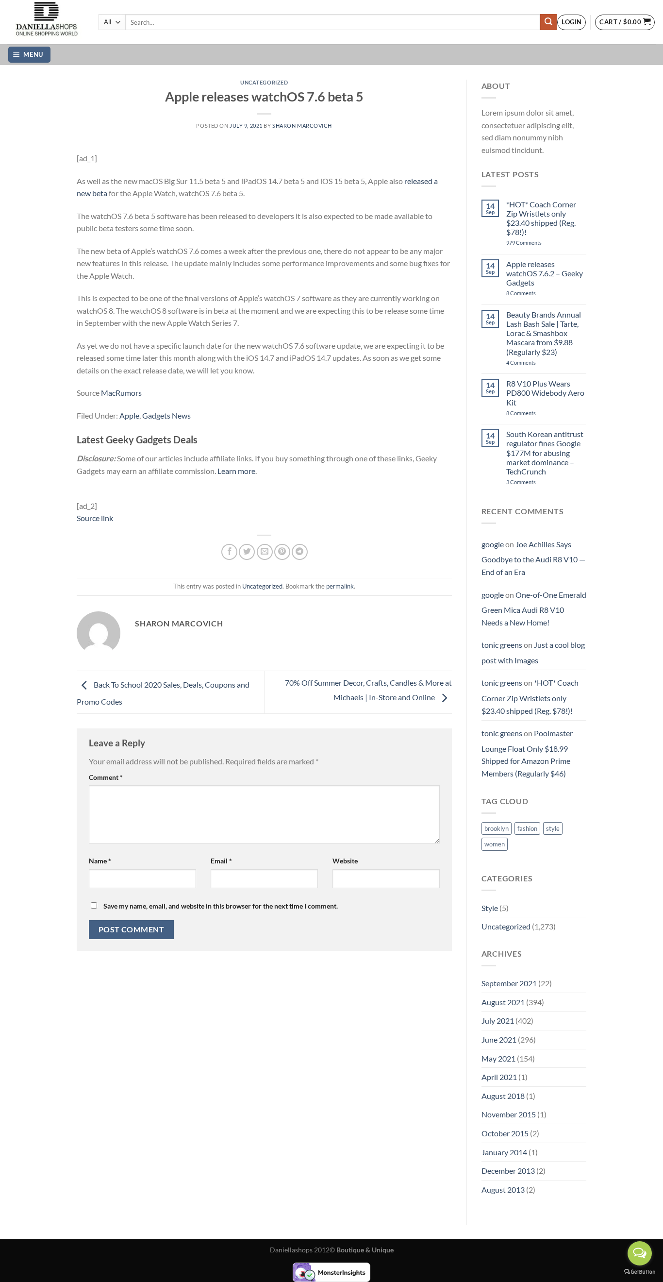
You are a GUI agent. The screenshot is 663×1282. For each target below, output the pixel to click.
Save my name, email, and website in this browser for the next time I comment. (220, 906)
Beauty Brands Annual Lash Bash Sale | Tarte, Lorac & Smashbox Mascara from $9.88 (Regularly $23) (543, 333)
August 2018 (503, 1095)
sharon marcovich (302, 125)
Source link (95, 518)
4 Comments (533, 362)
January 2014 (504, 1152)
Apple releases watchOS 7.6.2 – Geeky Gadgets (544, 273)
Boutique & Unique (365, 1250)
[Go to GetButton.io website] (639, 1272)
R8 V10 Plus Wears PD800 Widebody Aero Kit (545, 392)
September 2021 (509, 983)
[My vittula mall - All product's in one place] (45, 22)
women (494, 844)
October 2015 (505, 1133)
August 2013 (503, 1189)
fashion (527, 828)
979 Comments (534, 242)
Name (100, 861)
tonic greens (501, 644)
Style (489, 907)
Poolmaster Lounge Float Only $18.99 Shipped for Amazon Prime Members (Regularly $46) (527, 753)
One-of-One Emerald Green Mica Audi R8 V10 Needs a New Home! (533, 608)
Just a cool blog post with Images (533, 652)
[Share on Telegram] (300, 552)
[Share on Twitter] (247, 552)
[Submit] (548, 22)
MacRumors (121, 392)
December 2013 (508, 1170)
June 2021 (498, 1039)
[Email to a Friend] (265, 552)
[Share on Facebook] (229, 552)
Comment (106, 777)
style (553, 828)
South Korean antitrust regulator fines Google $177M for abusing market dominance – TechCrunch (544, 452)
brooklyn (496, 828)
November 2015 (508, 1114)
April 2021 (499, 1076)
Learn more (236, 470)
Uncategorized (264, 82)
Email (221, 861)
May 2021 (498, 1058)
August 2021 (503, 1002)
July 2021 (497, 1020)
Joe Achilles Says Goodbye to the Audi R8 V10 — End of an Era (533, 558)
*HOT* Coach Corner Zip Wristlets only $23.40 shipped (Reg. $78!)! (541, 218)
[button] (571, 22)
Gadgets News (166, 415)
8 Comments (531, 293)
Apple (129, 415)
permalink (340, 586)
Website (345, 861)
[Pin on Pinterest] (282, 552)
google (492, 544)
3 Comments (534, 482)
